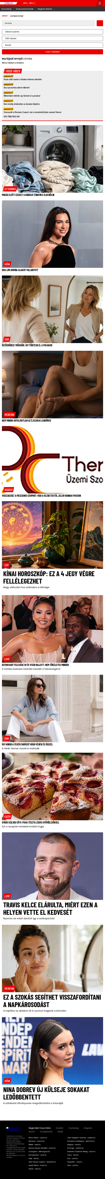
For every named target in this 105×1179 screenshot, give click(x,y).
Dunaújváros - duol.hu (37, 1155)
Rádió (60, 1132)
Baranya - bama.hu (37, 1141)
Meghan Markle (45, 9)
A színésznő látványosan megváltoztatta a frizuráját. (33, 1103)
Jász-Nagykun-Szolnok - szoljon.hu (81, 1138)
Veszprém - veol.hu (74, 1162)
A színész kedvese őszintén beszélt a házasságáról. (31, 669)
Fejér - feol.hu (34, 1158)
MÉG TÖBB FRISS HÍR (11, 116)
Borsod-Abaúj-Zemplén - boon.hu (42, 1148)
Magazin (88, 1128)
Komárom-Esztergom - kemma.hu (80, 1141)
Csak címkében (52, 52)
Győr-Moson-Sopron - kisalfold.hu (42, 1162)
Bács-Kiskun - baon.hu (38, 1138)
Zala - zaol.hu (72, 1165)
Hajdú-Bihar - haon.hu (38, 1165)
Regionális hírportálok (40, 1128)
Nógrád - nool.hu (74, 1145)
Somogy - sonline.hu (75, 1148)
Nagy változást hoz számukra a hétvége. (26, 587)
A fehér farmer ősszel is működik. (21, 748)
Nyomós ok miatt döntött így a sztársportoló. (29, 918)
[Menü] (100, 3)
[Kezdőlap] (8, 3)
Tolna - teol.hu (73, 1155)
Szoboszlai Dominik (24, 9)
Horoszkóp (6, 9)
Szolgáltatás (46, 1132)
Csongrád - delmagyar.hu (39, 1152)
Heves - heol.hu (35, 1169)
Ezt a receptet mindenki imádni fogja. (23, 826)
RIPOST (5, 16)
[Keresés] (93, 3)
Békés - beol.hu (35, 1145)
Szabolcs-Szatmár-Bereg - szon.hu (81, 1152)
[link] (10, 188)
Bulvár (32, 1132)
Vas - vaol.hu (72, 1158)
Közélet (59, 1128)
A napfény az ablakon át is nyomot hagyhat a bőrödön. (35, 1010)
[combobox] (50, 32)
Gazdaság (74, 1128)
